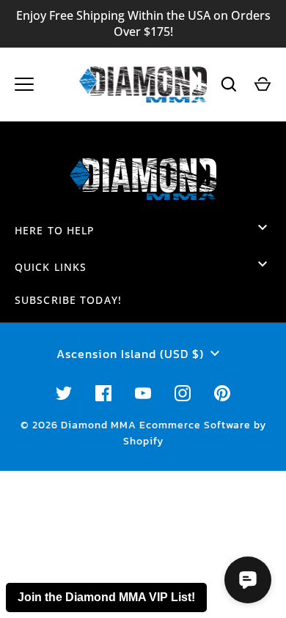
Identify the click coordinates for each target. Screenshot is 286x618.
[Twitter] (64, 393)
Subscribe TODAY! (68, 300)
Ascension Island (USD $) (130, 353)
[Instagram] (182, 393)
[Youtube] (143, 393)
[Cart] (262, 84)
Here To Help (55, 230)
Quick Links (51, 267)
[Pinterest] (222, 393)
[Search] (229, 84)
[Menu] (24, 84)
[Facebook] (103, 393)
